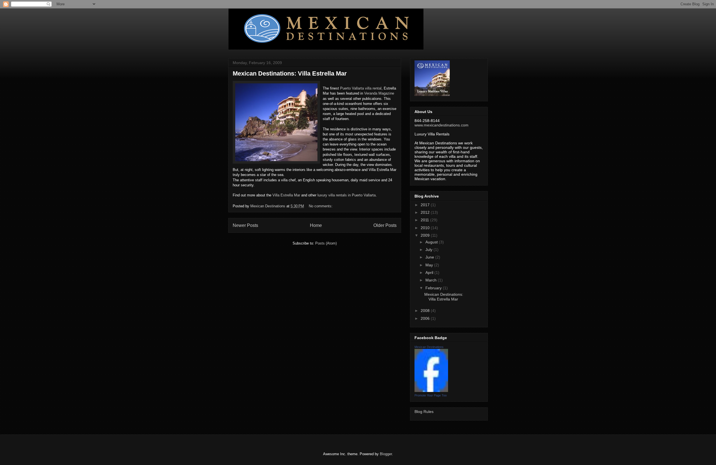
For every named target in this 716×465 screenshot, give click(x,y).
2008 (426, 310)
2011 (425, 220)
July (429, 249)
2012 (426, 212)
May (429, 265)
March (431, 280)
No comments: (321, 206)
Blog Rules (424, 411)
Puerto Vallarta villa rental (360, 88)
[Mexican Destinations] (431, 390)
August (432, 242)
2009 (426, 235)
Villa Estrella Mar (286, 195)
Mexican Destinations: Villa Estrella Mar (290, 73)
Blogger (386, 454)
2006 (426, 318)
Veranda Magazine (379, 93)
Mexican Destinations (429, 347)
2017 (426, 205)
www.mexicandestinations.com (441, 125)
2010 (426, 228)
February (434, 288)
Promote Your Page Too (430, 395)
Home (316, 225)
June (430, 257)
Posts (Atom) (326, 243)
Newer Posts (245, 225)
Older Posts (385, 225)
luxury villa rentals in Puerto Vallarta (346, 195)
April (429, 272)
